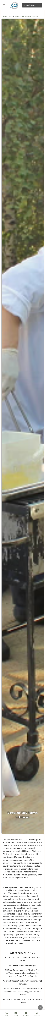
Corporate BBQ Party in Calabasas (26, 16)
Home (5, 16)
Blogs (11, 16)
